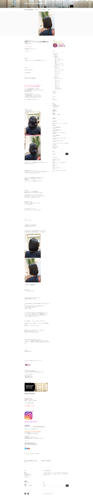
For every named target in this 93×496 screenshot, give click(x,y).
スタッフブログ (42, 9)
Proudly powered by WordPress (48, 493)
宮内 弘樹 (55, 77)
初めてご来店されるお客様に (29, 9)
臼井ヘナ (56, 75)
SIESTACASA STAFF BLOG (36, 3)
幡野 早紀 (55, 56)
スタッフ (36, 453)
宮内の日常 (56, 87)
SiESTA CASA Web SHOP (30, 393)
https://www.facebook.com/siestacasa (39, 426)
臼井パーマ (56, 68)
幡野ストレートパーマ (58, 63)
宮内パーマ (56, 80)
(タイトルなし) (55, 120)
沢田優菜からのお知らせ (56, 159)
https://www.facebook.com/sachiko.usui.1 (31, 444)
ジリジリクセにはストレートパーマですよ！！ (60, 170)
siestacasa (31, 40)
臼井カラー (56, 73)
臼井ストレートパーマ (28, 453)
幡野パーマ (56, 61)
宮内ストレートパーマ (58, 78)
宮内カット (56, 85)
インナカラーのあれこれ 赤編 (57, 140)
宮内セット (56, 83)
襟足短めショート (55, 165)
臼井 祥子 (38, 453)
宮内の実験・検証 (57, 88)
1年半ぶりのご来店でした (56, 167)
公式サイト (37, 9)
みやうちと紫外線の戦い (56, 135)
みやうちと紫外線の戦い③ (57, 127)
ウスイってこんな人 (30, 78)
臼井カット (33, 453)
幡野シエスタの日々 (58, 59)
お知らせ (49, 9)
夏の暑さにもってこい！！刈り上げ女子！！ (59, 132)
